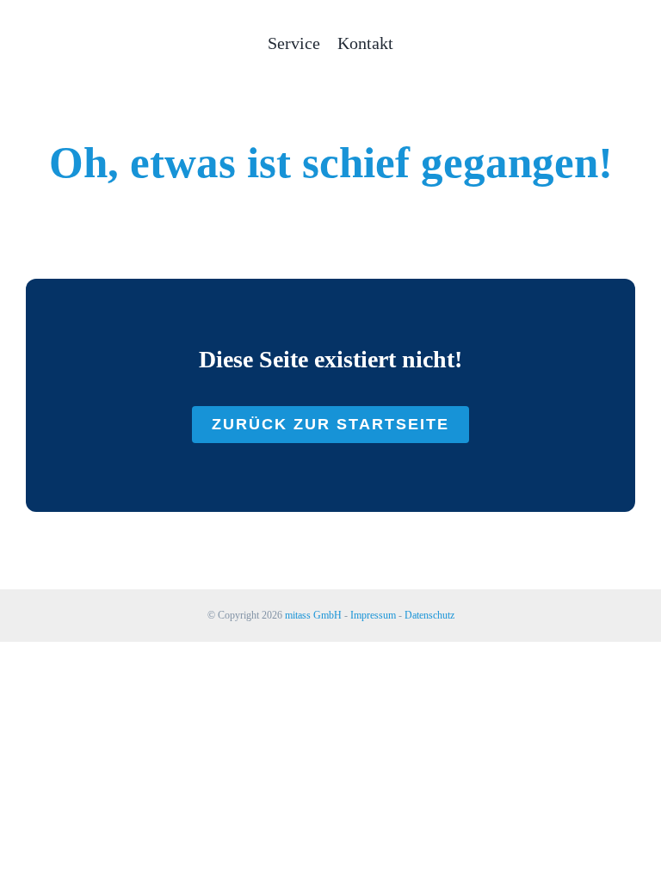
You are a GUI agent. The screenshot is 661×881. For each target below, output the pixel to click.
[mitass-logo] (77, 22)
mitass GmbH (313, 615)
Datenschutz (429, 615)
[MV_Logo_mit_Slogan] (584, 31)
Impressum (373, 615)
